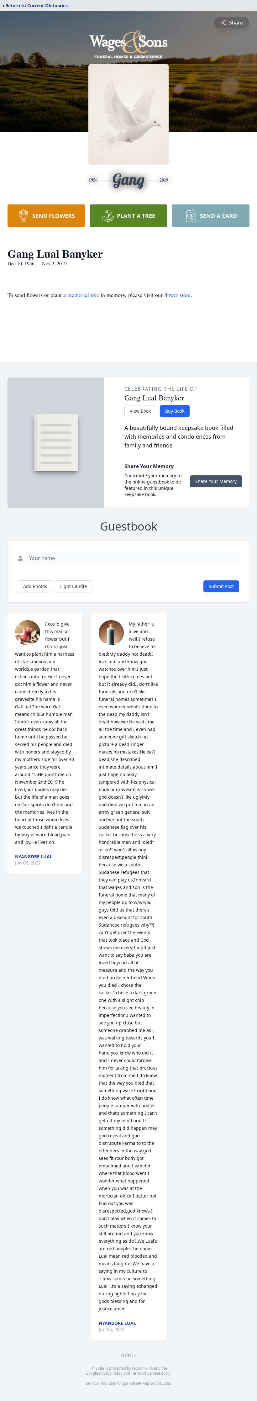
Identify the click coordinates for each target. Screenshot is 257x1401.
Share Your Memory (216, 481)
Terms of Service (145, 1373)
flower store (177, 295)
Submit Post (221, 586)
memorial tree (83, 295)
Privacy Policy (111, 1373)
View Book (140, 411)
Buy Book (174, 411)
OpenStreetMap (135, 1383)
